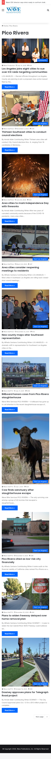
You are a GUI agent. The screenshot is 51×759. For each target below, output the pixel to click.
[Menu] (3, 11)
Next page (40, 717)
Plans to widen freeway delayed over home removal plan (24, 617)
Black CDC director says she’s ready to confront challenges (28, 2)
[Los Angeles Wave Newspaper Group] (13, 10)
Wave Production (9, 65)
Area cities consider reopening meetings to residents (20, 269)
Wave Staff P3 (8, 391)
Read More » (10, 87)
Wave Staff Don (9, 129)
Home (5, 26)
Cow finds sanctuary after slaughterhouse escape (18, 491)
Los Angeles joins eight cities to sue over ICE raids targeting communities (24, 70)
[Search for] (48, 11)
